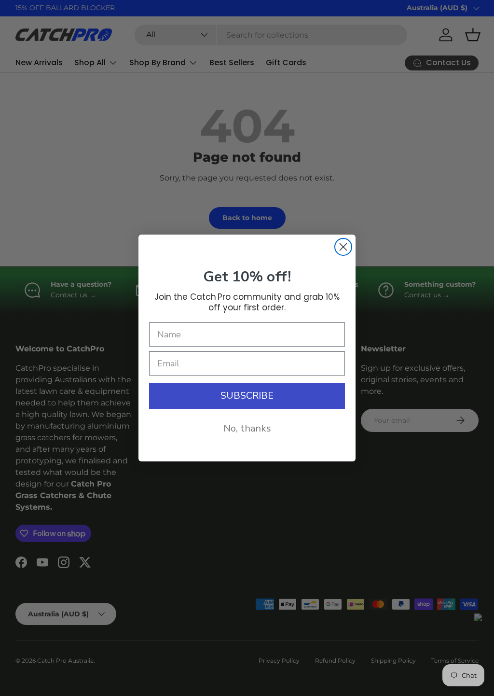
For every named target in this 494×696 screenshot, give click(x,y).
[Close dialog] (343, 246)
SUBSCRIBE (247, 395)
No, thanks (247, 428)
